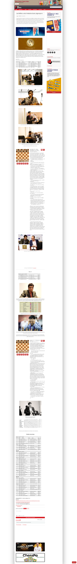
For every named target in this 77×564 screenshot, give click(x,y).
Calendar (29, 9)
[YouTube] (50, 52)
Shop (25, 9)
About (45, 9)
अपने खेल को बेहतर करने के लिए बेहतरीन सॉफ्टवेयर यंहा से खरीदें (23, 502)
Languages (20, 9)
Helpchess (40, 9)
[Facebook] (52, 52)
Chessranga (35, 9)
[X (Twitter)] (48, 52)
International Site (49, 65)
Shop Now (53, 31)
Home (16, 9)
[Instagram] (54, 52)
